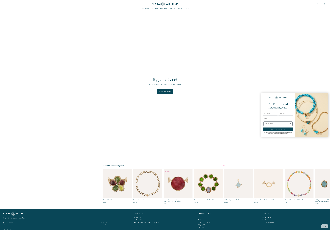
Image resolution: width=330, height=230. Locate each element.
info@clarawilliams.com (140, 220)
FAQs (199, 217)
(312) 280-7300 (138, 217)
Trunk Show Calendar (268, 222)
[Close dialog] (326, 95)
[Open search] (317, 4)
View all (224, 165)
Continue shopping (165, 91)
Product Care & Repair (204, 222)
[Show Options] (291, 124)
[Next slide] (225, 187)
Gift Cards (201, 227)
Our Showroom (266, 217)
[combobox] (277, 124)
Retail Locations (266, 220)
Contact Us (201, 220)
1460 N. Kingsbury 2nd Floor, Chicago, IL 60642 (146, 222)
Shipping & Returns (203, 225)
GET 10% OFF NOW (278, 129)
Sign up (102, 222)
